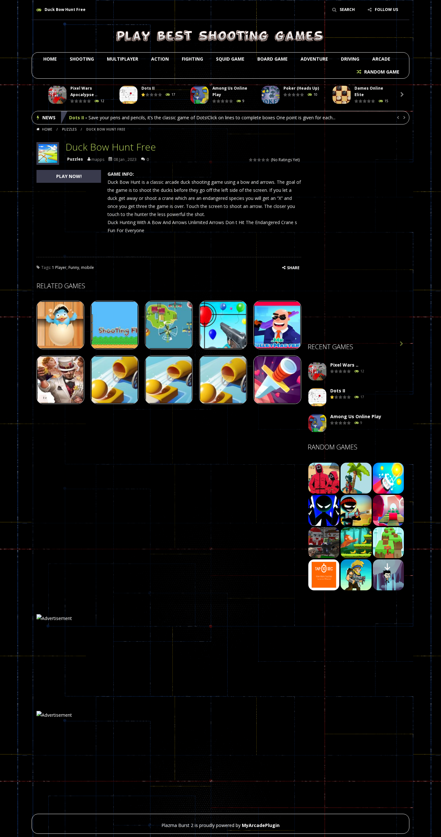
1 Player (59, 267)
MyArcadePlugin (261, 825)
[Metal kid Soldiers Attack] (356, 574)
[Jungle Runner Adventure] (356, 542)
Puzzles (69, 129)
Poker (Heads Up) (301, 88)
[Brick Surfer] (388, 542)
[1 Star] (251, 160)
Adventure (314, 59)
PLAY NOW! (69, 176)
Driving (350, 59)
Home (50, 59)
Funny (73, 267)
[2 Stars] (255, 160)
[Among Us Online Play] (317, 423)
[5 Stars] (268, 160)
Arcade (381, 59)
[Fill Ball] (388, 478)
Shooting (82, 59)
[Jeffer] (388, 574)
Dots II (148, 88)
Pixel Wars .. (344, 365)
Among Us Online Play (94, 117)
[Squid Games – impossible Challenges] (323, 478)
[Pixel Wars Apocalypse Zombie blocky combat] (317, 372)
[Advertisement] (356, 235)
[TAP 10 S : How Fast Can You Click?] (323, 574)
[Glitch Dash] (388, 510)
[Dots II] (317, 397)
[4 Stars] (264, 160)
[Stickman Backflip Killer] (323, 510)
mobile (87, 267)
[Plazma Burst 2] (220, 36)
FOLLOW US (386, 9)
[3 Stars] (259, 160)
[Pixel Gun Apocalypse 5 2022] (323, 542)
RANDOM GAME (381, 72)
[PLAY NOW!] (57, 95)
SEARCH (347, 9)
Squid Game (230, 59)
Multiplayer (122, 59)
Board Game (272, 59)
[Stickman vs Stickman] (356, 510)
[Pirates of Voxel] (356, 478)
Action (160, 59)
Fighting (192, 59)
